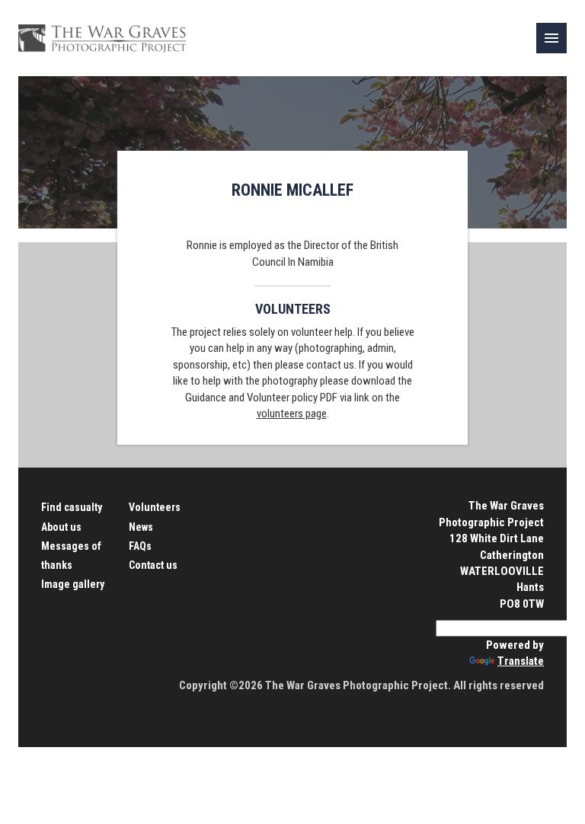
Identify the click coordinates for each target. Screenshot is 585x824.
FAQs (140, 546)
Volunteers (155, 507)
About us (61, 527)
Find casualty (71, 507)
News (141, 527)
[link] (551, 38)
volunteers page (292, 413)
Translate (520, 661)
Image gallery (72, 584)
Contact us (153, 565)
